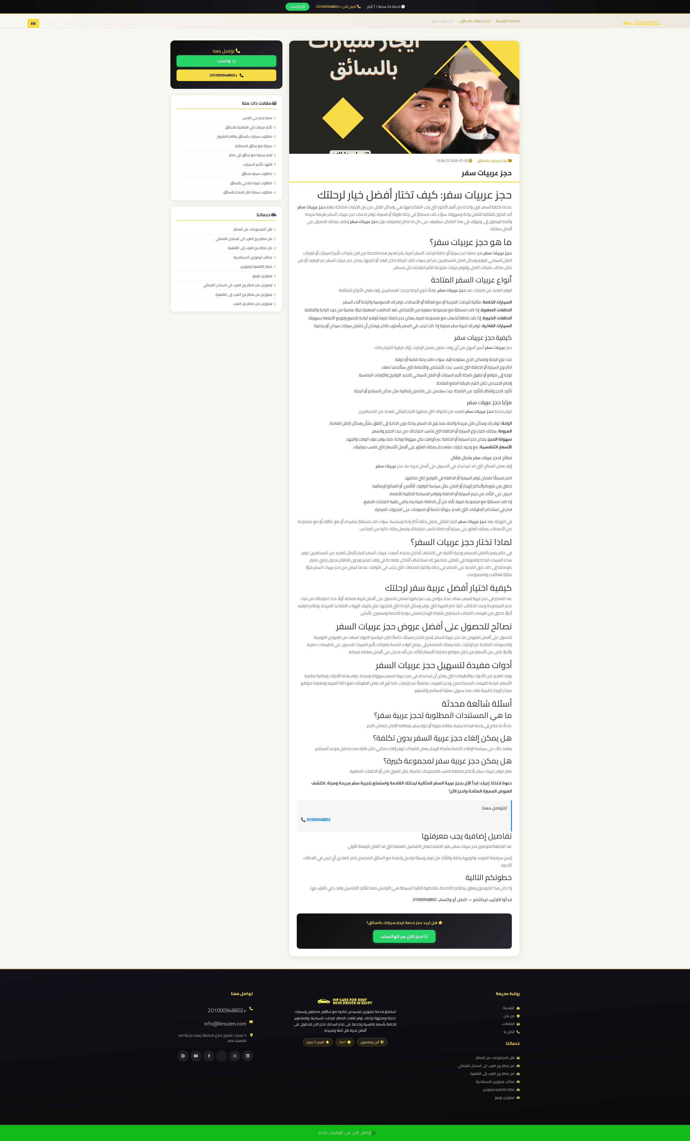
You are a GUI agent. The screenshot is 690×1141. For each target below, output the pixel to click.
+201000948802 (223, 75)
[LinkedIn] (248, 1056)
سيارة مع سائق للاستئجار (253, 146)
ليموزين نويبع (262, 276)
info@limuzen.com (225, 1024)
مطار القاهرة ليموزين (256, 266)
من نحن (87, 23)
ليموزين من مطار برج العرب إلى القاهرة (243, 294)
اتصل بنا (48, 23)
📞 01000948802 (315, 820)
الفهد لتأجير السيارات (257, 164)
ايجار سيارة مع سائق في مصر (250, 155)
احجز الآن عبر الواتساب (402, 936)
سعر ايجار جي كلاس (257, 118)
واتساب (296, 6)
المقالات (68, 23)
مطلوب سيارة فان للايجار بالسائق (247, 192)
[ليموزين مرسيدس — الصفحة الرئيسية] (642, 23)
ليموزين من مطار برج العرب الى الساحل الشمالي (237, 285)
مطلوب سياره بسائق (257, 173)
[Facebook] (209, 1056)
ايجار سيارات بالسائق (492, 160)
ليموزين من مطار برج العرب (252, 303)
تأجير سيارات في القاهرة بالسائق (248, 127)
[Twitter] (222, 1056)
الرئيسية (128, 23)
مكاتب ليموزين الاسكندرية (252, 257)
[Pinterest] (183, 1056)
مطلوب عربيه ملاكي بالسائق (251, 183)
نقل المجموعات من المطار (252, 229)
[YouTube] (196, 1056)
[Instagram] (235, 1056)
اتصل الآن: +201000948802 (336, 6)
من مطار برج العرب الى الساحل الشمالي (243, 239)
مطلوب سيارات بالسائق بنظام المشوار (244, 136)
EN (33, 23)
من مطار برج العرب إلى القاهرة (250, 248)
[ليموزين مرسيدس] (345, 1001)
